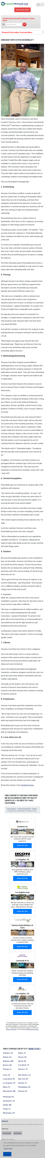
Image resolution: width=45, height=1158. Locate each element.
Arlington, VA (8, 1053)
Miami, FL (6, 1087)
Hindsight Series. (27, 785)
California (34, 808)
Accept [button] (7, 1154)
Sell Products (17, 1133)
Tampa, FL (7, 1109)
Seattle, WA (7, 1105)
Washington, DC (9, 1113)
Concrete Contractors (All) (24, 808)
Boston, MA (7, 1065)
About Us (5, 1121)
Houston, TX (23, 1069)
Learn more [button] (7, 1148)
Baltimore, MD (8, 1061)
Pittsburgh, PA (8, 1097)
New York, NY (23, 1079)
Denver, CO (22, 1057)
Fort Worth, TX (23, 1065)
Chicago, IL (7, 1069)
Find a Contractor (11, 808)
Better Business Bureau (32, 1029)
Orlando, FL (22, 1083)
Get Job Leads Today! (22, 9)
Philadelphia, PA (24, 1087)
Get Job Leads (7, 1133)
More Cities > (35, 1049)
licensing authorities (11, 1029)
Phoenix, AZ (22, 1091)
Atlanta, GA (7, 1057)
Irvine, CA (6, 1075)
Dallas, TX (22, 1053)
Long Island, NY (9, 1079)
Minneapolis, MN (9, 1091)
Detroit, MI (22, 1061)
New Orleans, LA (24, 1075)
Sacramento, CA (9, 1101)
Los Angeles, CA (9, 1083)
